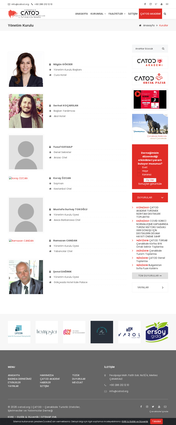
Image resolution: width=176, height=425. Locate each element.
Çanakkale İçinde (159, 411)
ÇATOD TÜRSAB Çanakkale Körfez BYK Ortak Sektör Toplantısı (151, 243)
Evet (144, 167)
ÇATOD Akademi (150, 13)
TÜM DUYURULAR (149, 276)
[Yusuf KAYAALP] (26, 152)
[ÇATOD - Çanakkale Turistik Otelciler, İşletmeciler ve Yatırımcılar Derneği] (26, 13)
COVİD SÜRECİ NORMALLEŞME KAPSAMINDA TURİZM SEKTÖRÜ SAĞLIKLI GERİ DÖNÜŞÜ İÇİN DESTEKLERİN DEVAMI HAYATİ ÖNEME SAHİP (152, 228)
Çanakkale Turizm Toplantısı (149, 252)
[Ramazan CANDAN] (21, 240)
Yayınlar (13, 386)
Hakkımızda (47, 375)
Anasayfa (148, 25)
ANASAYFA (81, 13)
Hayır (145, 171)
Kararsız (146, 174)
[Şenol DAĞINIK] (26, 277)
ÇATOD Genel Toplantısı (150, 259)
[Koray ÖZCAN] (18, 178)
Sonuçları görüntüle (150, 183)
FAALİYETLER (116, 13)
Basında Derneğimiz (20, 379)
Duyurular (78, 379)
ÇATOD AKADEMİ (49, 379)
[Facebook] (145, 4)
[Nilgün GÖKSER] (26, 69)
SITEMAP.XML (49, 417)
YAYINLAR (143, 287)
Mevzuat (77, 382)
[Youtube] (162, 4)
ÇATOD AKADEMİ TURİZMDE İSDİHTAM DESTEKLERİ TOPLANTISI (148, 212)
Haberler (45, 382)
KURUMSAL (97, 13)
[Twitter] (156, 4)
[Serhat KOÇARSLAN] (26, 111)
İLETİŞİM (133, 13)
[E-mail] (167, 4)
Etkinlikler (14, 382)
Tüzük (76, 375)
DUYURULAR (144, 197)
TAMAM (156, 421)
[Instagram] (151, 4)
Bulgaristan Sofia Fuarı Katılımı (149, 266)
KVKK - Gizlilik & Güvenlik (23, 417)
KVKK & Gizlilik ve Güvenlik (135, 421)
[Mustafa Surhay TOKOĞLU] (26, 214)
